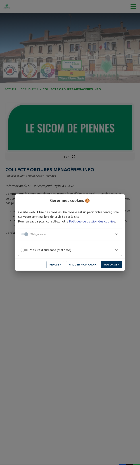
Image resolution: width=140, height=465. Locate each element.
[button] (70, 234)
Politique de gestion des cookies (92, 221)
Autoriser (111, 264)
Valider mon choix (82, 264)
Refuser (55, 264)
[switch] (22, 250)
